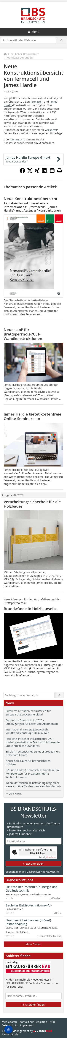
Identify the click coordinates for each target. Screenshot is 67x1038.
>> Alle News (14, 793)
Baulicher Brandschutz (24, 54)
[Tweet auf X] (30, 172)
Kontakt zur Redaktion (33, 1022)
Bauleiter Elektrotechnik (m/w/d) (29, 905)
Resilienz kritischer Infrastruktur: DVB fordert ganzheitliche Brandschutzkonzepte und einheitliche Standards (33, 742)
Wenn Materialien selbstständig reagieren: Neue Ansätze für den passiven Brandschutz (33, 784)
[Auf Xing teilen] (37, 172)
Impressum (27, 1025)
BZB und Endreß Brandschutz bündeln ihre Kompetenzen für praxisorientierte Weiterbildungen (33, 773)
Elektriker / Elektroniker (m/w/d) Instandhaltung (28, 922)
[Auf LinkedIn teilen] (44, 172)
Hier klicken (37, 853)
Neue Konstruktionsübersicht (31, 198)
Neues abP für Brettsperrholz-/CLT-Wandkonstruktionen (23, 334)
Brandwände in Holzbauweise (31, 608)
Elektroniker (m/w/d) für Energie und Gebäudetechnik (32, 889)
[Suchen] (61, 40)
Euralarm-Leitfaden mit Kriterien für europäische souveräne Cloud (28, 712)
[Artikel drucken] (59, 170)
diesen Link (18, 139)
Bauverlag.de (10, 1034)
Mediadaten (9, 1022)
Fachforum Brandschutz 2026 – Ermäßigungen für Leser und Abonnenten (32, 721)
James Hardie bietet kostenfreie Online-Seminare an (32, 416)
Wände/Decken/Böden (20, 57)
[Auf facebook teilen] (22, 172)
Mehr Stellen (33, 944)
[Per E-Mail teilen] (52, 170)
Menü (35, 32)
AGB (52, 1022)
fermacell (36, 101)
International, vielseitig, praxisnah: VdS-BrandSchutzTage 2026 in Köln (27, 731)
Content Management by (18, 1031)
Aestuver (51, 130)
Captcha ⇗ (47, 857)
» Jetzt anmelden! (33, 863)
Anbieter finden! (34, 1004)
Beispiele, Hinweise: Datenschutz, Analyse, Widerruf (32, 871)
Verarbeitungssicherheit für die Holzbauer (32, 504)
